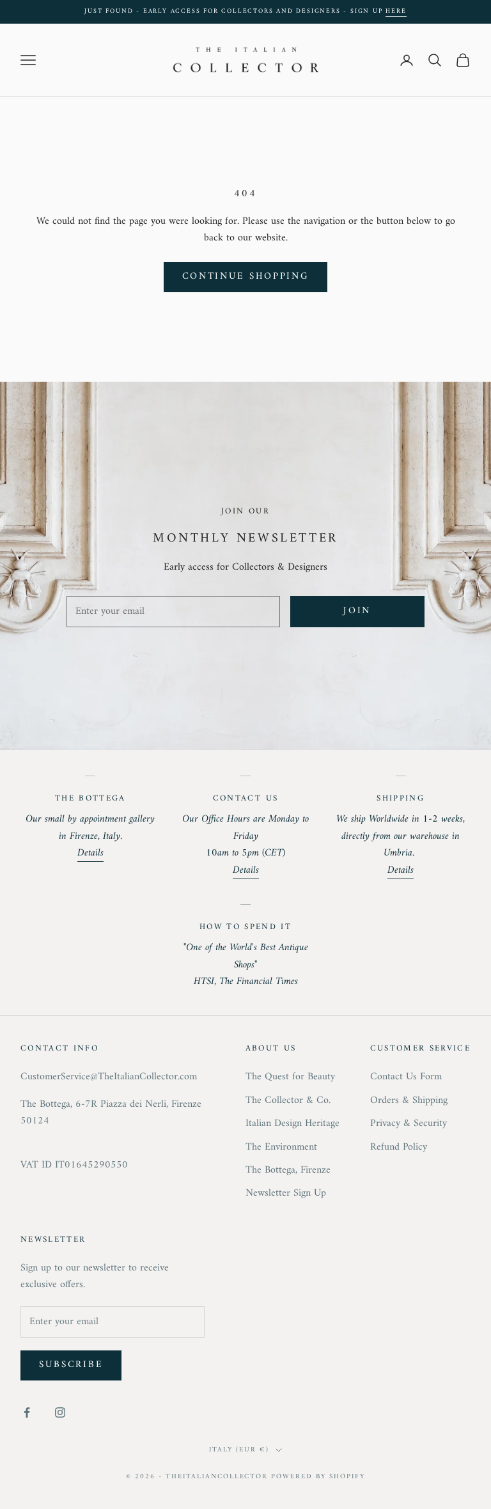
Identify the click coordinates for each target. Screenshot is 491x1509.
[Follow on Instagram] (60, 1412)
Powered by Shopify (318, 1477)
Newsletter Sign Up (286, 1193)
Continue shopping (245, 276)
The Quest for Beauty (290, 1077)
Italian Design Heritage (292, 1123)
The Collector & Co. (288, 1100)
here (396, 11)
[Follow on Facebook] (26, 1412)
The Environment (281, 1147)
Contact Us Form (406, 1077)
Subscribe (71, 1364)
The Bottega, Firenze (288, 1170)
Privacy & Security (408, 1123)
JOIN (357, 611)
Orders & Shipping (409, 1100)
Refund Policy (398, 1147)
